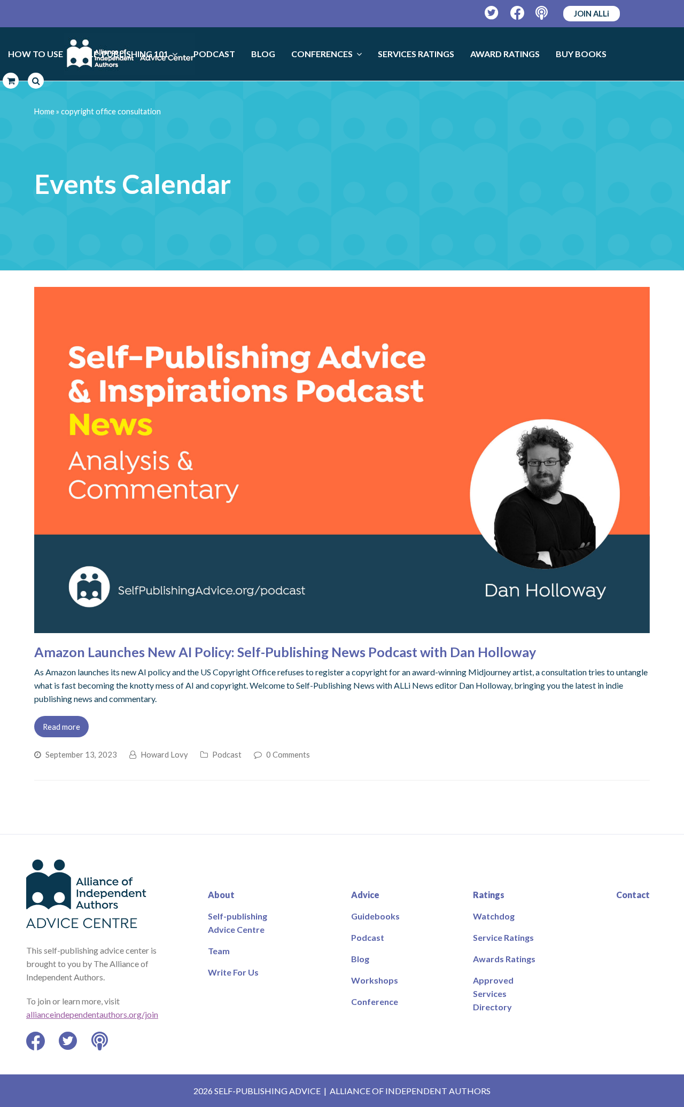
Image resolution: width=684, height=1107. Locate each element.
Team (219, 951)
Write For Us (233, 972)
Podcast (227, 754)
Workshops (374, 980)
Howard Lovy (164, 754)
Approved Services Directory (493, 993)
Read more (61, 726)
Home (44, 111)
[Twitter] (492, 13)
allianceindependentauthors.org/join (92, 1014)
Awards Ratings (504, 959)
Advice (365, 895)
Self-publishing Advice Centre (237, 922)
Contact (633, 895)
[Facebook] (517, 13)
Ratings (488, 895)
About (221, 895)
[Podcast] (542, 13)
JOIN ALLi (591, 13)
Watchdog (494, 916)
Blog (360, 959)
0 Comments (288, 754)
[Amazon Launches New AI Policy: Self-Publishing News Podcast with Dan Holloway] (342, 626)
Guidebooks (375, 916)
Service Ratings (503, 937)
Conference (374, 1001)
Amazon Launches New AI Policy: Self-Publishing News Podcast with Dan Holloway (285, 652)
